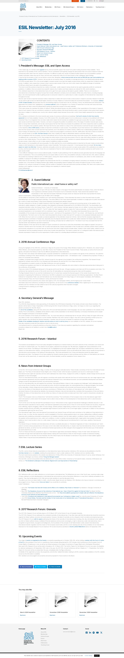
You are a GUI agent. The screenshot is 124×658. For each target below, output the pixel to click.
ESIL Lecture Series (42, 54)
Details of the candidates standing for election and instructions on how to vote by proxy (43, 321)
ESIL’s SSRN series (33, 127)
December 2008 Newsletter (88, 612)
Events (42, 638)
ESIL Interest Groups (68, 7)
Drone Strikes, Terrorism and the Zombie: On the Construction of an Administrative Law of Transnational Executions (60, 498)
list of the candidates (27, 309)
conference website (73, 282)
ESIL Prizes (57, 7)
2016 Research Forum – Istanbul (46, 51)
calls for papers (38, 519)
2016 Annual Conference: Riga (45, 48)
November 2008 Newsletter (59, 612)
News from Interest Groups (44, 53)
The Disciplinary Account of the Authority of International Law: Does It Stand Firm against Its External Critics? (59, 491)
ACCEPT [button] (97, 655)
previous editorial (50, 104)
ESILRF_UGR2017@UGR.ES (77, 526)
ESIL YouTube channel (41, 133)
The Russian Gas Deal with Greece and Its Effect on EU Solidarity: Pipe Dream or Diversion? (53, 487)
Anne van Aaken (44, 482)
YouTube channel (23, 453)
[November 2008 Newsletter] (62, 600)
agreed (42, 69)
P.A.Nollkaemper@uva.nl (26, 170)
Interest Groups (45, 636)
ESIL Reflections (41, 56)
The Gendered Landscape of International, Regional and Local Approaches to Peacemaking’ (51, 460)
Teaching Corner (100, 7)
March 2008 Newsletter (27, 612)
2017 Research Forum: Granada (30, 58)
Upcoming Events (26, 60)
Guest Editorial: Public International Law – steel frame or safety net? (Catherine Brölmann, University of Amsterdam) (69, 46)
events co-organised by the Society (36, 540)
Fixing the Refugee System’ (51, 457)
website (37, 453)
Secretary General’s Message (45, 49)
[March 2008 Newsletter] (32, 600)
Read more (23, 615)
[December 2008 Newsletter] (91, 600)
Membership (48, 7)
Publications (89, 7)
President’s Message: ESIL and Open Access (49, 44)
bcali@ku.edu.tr (52, 327)
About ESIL (39, 7)
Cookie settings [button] (88, 655)
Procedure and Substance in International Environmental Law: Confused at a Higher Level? (54, 496)
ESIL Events (80, 7)
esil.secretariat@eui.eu (23, 0)
